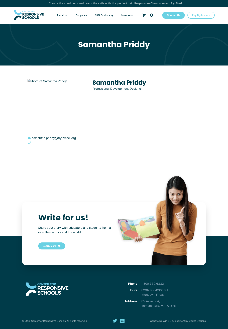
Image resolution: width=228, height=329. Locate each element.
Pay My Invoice (201, 15)
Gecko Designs (197, 320)
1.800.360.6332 (152, 283)
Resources (127, 15)
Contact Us (173, 15)
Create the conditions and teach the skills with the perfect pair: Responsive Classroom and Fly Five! (115, 3)
